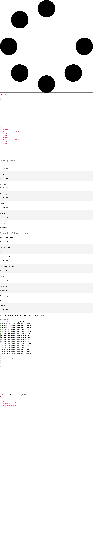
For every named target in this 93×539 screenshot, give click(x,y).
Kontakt (5, 135)
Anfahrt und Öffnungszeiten (11, 131)
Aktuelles (5, 129)
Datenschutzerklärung (9, 402)
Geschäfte (6, 133)
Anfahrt (2, 397)
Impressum (6, 400)
